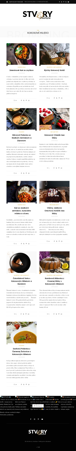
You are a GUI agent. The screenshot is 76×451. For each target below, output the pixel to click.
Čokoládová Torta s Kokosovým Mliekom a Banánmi (21, 281)
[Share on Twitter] (23, 100)
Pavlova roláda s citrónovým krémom (37, 1)
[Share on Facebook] (21, 100)
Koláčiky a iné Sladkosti (54, 67)
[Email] (28, 100)
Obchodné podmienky (6, 415)
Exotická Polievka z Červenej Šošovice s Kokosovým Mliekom (21, 351)
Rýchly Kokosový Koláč (54, 70)
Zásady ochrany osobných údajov (10, 412)
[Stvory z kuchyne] (38, 15)
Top (38, 447)
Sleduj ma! (39, 406)
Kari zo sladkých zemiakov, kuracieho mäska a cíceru (21, 210)
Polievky (21, 131)
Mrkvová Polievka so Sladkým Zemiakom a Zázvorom (21, 137)
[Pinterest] (26, 100)
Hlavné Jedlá (21, 67)
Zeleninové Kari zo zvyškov (22, 70)
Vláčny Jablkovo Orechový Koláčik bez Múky (54, 210)
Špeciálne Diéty (54, 204)
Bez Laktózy (54, 131)
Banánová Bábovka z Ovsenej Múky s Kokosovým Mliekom (54, 281)
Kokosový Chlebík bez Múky (54, 136)
